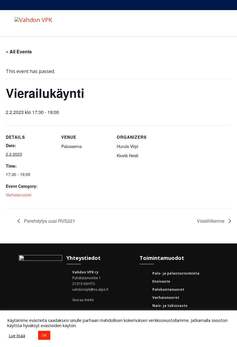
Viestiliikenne (211, 220)
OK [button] (44, 335)
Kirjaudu (207, 5)
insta (173, 5)
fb (155, 5)
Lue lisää (17, 335)
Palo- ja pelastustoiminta (175, 273)
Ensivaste (161, 281)
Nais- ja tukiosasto (170, 305)
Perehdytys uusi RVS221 (49, 220)
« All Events (19, 51)
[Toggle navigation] (216, 23)
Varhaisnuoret (18, 195)
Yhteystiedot (190, 5)
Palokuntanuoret (168, 289)
